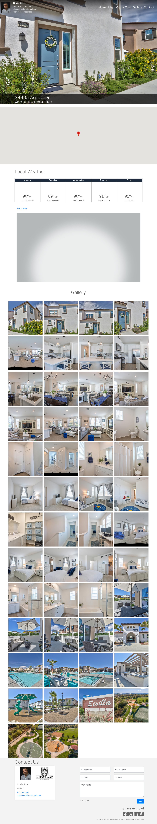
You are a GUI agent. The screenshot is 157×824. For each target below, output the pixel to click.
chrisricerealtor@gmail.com (25, 9)
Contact (149, 7)
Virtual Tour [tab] (22, 208)
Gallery (137, 7)
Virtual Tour (123, 7)
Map (111, 7)
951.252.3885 (26, 6)
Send (140, 801)
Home (102, 7)
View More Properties (22, 12)
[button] (5, 52)
